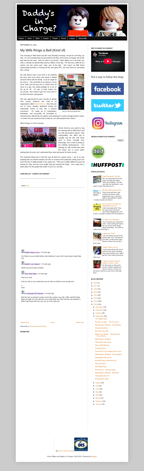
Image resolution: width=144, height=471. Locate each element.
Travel (54, 38)
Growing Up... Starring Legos (105, 370)
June (97, 389)
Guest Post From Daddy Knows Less (108, 351)
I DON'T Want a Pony (110, 247)
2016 (96, 289)
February (99, 401)
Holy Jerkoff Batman (102, 345)
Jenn (29, 38)
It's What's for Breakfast (110, 219)
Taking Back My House (103, 342)
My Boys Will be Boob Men (111, 190)
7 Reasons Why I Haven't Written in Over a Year (111, 262)
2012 (96, 301)
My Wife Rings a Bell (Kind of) (105, 360)
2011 (95, 304)
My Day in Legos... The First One (107, 322)
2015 (96, 292)
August (98, 383)
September (100, 316)
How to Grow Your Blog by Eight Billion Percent (111, 205)
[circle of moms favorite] (65, 451)
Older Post (80, 322)
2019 (96, 283)
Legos (72, 38)
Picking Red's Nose (102, 379)
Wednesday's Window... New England (108, 354)
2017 (96, 286)
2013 (96, 298)
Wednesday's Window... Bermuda (107, 373)
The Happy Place (101, 319)
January (99, 404)
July (97, 386)
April (97, 395)
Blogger (94, 456)
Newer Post (25, 322)
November (99, 310)
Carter (46, 38)
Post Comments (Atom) (38, 326)
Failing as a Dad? (108, 233)
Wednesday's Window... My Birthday (108, 325)
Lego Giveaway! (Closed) (111, 176)
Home (21, 38)
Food (63, 38)
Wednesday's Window (103, 339)
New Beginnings (101, 366)
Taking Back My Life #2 (103, 357)
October (99, 313)
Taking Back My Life (102, 376)
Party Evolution (100, 363)
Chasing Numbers (101, 328)
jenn (27, 185)
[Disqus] (52, 218)
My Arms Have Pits (101, 331)
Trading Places (100, 348)
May (97, 392)
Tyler (37, 38)
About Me (83, 38)
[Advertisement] (61, 313)
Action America (39, 104)
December (99, 307)
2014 (96, 295)
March (98, 398)
